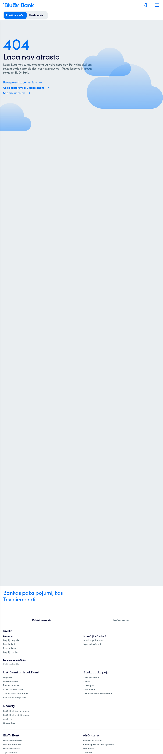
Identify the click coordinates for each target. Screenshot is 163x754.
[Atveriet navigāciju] (157, 5)
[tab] (42, 620)
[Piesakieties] (145, 5)
